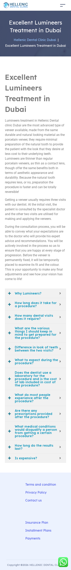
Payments (32, 538)
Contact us (33, 500)
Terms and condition (40, 484)
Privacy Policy (36, 492)
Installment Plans (38, 530)
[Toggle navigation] (63, 5)
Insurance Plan (36, 522)
